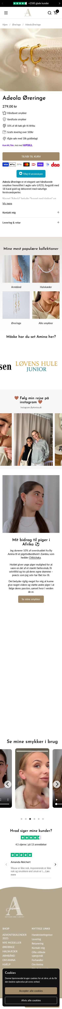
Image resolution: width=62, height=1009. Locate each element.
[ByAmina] (28, 13)
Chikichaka (35, 557)
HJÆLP (6, 964)
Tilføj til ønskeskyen (32, 173)
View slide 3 (30, 819)
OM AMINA (8, 959)
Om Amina (37, 964)
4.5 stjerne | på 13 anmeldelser (31, 844)
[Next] (56, 784)
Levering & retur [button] (11, 222)
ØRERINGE (8, 946)
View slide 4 (34, 819)
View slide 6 (43, 819)
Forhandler (37, 959)
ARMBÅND (8, 955)
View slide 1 (21, 819)
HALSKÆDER (9, 951)
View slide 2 (26, 819)
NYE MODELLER (11, 942)
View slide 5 (39, 819)
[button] (49, 13)
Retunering (37, 943)
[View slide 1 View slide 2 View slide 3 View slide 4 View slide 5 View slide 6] (32, 784)
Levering (36, 939)
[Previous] (7, 784)
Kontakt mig (38, 947)
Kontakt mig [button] (9, 212)
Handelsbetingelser (42, 934)
